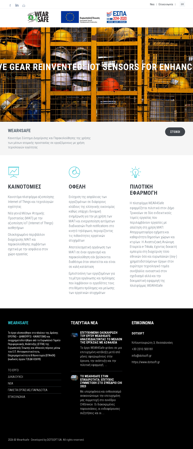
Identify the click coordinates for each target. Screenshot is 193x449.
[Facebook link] (10, 5)
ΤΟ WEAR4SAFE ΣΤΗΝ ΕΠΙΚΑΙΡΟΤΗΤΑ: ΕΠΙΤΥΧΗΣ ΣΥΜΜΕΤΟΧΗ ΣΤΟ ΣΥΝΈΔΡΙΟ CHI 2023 (101, 381)
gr (182, 4)
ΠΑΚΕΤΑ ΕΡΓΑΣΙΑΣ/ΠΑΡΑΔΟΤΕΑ (27, 390)
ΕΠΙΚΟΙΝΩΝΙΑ (173, 35)
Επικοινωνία (166, 4)
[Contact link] (23, 5)
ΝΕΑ (10, 383)
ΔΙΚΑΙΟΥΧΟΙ (121, 35)
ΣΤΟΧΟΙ (175, 132)
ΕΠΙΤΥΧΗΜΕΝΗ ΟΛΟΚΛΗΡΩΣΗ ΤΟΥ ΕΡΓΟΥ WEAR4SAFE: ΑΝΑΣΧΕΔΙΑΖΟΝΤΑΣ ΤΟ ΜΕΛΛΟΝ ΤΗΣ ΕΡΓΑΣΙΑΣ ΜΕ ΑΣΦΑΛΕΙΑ (101, 337)
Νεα (152, 4)
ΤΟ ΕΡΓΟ (101, 35)
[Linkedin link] (17, 5)
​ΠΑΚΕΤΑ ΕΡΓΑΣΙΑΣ (146, 35)
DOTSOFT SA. (54, 439)
